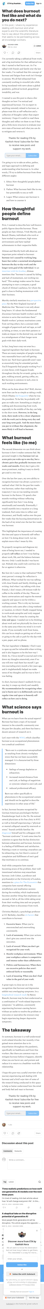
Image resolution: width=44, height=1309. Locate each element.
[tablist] (12, 1151)
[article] (22, 1198)
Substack (10, 1304)
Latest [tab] (11, 1182)
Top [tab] (4, 1182)
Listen (38, 46)
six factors (29, 915)
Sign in (39, 3)
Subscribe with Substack (23, 1274)
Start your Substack (15, 1297)
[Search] (39, 1181)
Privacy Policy (30, 1284)
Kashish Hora (13, 44)
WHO (22, 737)
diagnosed (6, 833)
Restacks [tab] (18, 1151)
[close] (37, 1231)
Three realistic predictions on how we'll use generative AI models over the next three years (22, 1192)
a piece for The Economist (25, 882)
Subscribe (30, 3)
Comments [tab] (7, 1151)
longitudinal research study (14, 994)
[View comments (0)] (13, 52)
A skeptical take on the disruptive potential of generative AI (19, 1215)
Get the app (34, 1297)
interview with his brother (14, 271)
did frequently (21, 395)
